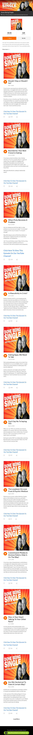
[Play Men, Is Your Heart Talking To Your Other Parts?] (5, 618)
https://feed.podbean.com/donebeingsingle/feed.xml (15, 14)
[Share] (17, 117)
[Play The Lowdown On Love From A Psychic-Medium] (5, 490)
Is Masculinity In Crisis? (17, 293)
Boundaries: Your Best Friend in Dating (17, 152)
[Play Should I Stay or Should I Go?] (5, 82)
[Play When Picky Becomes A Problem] (5, 221)
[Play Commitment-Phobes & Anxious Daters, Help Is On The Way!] (5, 553)
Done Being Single (7, 12)
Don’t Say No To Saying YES (17, 422)
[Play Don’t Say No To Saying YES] (5, 422)
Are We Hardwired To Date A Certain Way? (17, 683)
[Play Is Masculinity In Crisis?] (5, 294)
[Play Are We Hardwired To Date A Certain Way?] (5, 683)
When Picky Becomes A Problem (17, 221)
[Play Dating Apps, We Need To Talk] (5, 355)
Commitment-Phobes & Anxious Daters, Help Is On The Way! (17, 555)
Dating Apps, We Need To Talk (17, 356)
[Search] (28, 2)
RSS (24, 38)
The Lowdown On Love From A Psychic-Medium (18, 490)
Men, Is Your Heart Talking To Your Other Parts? (17, 619)
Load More (16, 719)
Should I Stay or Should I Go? (18, 82)
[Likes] (4, 117)
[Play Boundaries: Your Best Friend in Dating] (5, 151)
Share (10, 38)
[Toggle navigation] (31, 2)
